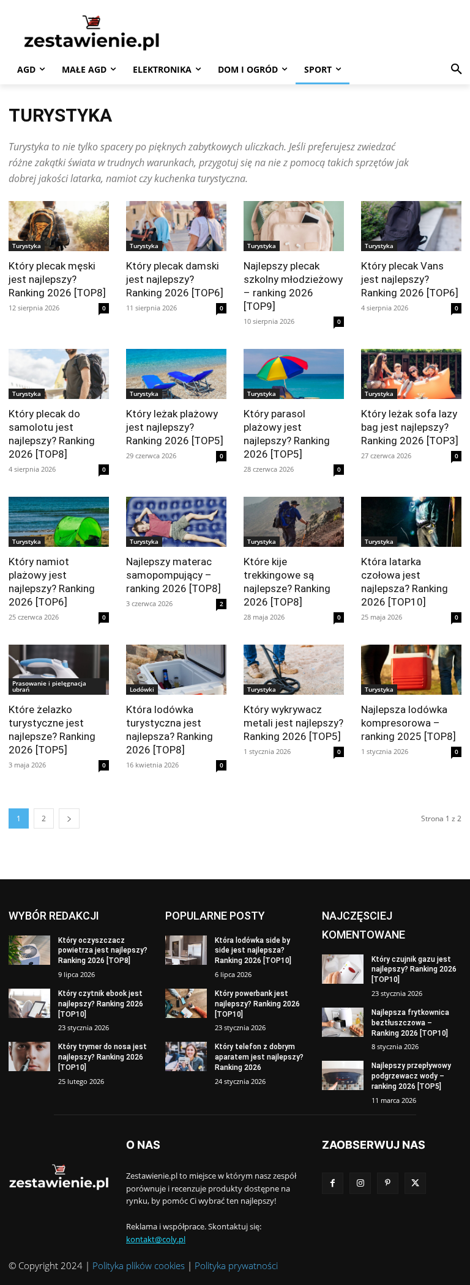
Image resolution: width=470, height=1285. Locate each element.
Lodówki (142, 689)
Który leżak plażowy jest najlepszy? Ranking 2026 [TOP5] (174, 427)
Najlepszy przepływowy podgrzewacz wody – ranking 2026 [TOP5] (411, 1076)
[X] (415, 1183)
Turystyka (26, 245)
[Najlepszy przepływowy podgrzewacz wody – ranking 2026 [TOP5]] (343, 1075)
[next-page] (69, 818)
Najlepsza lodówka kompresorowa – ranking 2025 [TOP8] (408, 722)
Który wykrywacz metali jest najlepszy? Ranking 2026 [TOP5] (293, 722)
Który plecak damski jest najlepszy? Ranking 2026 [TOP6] (174, 279)
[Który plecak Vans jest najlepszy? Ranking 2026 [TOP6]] (411, 226)
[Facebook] (332, 1183)
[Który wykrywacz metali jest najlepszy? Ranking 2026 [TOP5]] (294, 670)
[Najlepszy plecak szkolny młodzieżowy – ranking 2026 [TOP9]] (294, 226)
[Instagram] (360, 1183)
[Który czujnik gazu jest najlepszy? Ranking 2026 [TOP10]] (343, 969)
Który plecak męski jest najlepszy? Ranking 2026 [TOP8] (57, 279)
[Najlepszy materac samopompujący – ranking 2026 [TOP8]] (176, 522)
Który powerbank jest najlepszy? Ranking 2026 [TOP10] (257, 1004)
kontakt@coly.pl (155, 1239)
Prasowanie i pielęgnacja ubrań (49, 686)
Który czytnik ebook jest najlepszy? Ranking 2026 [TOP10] (100, 1004)
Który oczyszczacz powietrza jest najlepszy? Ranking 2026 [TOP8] (102, 950)
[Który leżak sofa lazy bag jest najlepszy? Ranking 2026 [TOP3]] (411, 374)
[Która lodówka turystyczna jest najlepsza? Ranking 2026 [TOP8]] (176, 670)
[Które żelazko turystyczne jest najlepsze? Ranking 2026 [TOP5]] (59, 670)
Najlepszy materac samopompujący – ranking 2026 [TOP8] (173, 575)
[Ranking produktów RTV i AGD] (91, 32)
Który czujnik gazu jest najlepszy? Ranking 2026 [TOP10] (414, 969)
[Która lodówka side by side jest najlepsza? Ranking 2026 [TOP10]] (186, 950)
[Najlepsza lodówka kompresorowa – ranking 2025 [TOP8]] (411, 670)
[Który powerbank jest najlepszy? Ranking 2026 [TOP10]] (186, 1003)
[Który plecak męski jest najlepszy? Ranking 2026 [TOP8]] (59, 226)
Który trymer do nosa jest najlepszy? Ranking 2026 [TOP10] (102, 1057)
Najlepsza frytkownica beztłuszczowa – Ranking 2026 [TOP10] (410, 1023)
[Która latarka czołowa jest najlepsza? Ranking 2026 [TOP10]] (411, 522)
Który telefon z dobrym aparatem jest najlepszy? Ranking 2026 (259, 1057)
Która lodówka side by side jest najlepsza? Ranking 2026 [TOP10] (253, 950)
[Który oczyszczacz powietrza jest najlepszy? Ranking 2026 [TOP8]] (29, 950)
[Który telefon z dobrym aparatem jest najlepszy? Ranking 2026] (186, 1056)
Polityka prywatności (236, 1265)
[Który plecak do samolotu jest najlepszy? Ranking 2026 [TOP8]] (59, 374)
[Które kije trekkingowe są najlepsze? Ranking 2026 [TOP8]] (294, 522)
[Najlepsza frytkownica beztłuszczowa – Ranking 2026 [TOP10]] (343, 1022)
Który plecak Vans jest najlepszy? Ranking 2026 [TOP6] (409, 279)
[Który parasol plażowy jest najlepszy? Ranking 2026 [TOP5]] (294, 374)
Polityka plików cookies (138, 1265)
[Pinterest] (387, 1183)
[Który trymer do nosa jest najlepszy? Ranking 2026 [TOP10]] (29, 1056)
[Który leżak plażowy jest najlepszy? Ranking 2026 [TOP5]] (176, 374)
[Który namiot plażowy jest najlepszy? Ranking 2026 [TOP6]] (59, 522)
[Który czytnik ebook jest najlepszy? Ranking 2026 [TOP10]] (29, 1003)
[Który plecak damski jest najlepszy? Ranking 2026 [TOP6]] (176, 226)
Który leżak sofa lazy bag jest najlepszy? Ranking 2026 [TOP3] (409, 427)
